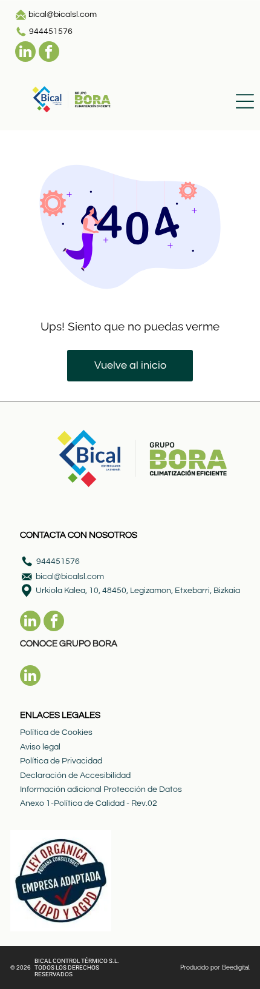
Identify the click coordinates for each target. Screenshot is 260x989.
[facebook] (49, 53)
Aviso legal (40, 747)
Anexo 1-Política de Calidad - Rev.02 (88, 803)
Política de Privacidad (61, 761)
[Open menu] (245, 101)
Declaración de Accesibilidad (75, 775)
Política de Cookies (56, 732)
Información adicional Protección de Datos (101, 789)
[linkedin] (25, 53)
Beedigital (236, 967)
